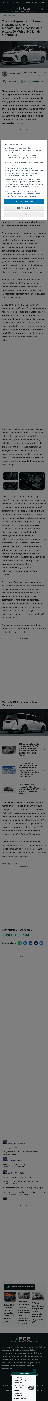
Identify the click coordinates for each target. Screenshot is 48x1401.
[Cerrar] (34, 1370)
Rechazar (24, 214)
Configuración (24, 208)
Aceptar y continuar (24, 202)
